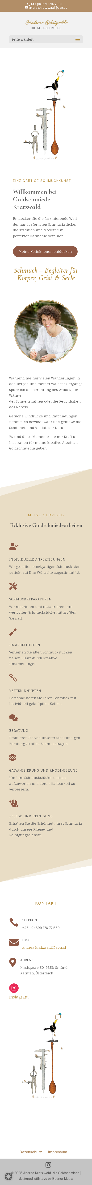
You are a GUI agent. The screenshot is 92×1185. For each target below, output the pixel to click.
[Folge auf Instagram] (14, 988)
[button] (8, 1176)
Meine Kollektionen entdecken (45, 251)
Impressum (57, 1152)
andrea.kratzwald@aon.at (44, 947)
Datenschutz (31, 1152)
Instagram (19, 997)
